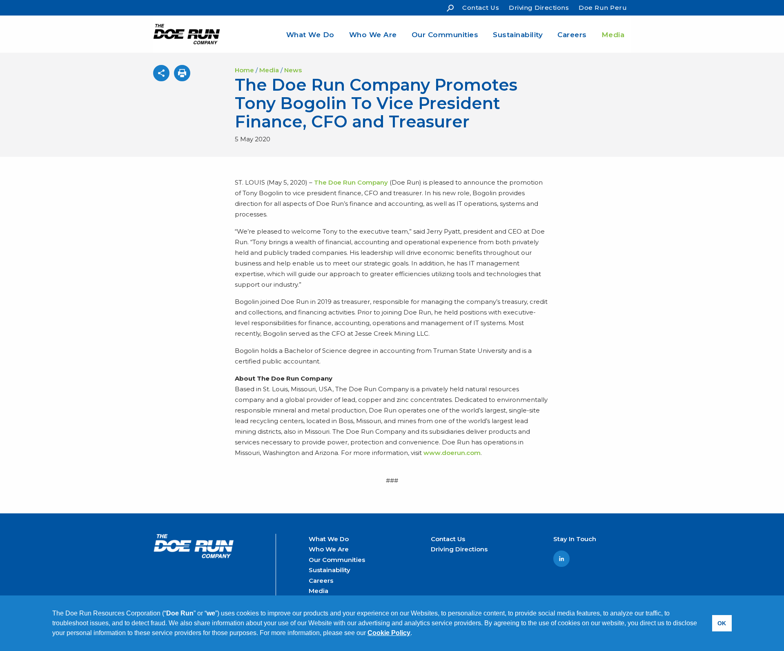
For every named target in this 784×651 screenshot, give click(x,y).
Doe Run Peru (603, 7)
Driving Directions (539, 7)
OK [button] (721, 623)
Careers (572, 35)
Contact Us (480, 7)
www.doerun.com (452, 453)
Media (613, 35)
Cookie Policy (389, 632)
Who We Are (373, 35)
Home (244, 70)
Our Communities (445, 35)
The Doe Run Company (351, 182)
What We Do (310, 35)
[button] (415, 634)
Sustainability (518, 35)
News (293, 70)
